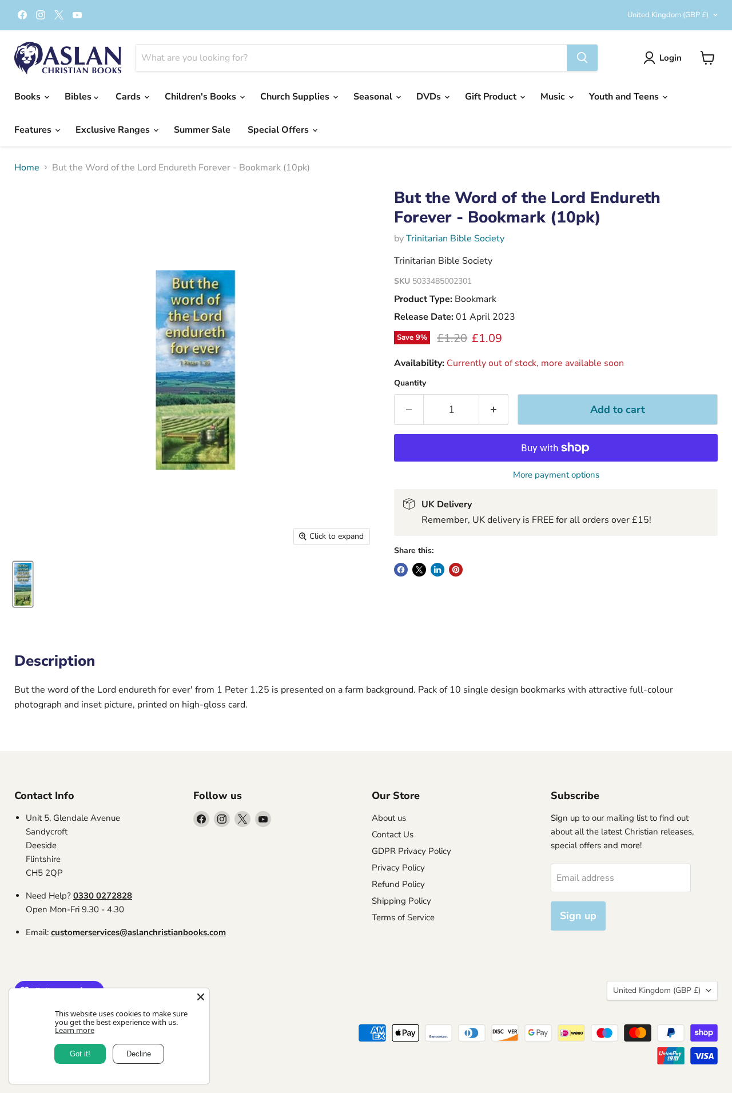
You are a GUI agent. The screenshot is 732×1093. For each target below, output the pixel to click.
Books (28, 96)
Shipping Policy (401, 901)
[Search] (582, 58)
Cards (129, 96)
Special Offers (279, 130)
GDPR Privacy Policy (411, 851)
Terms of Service (403, 917)
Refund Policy (398, 884)
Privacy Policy (398, 867)
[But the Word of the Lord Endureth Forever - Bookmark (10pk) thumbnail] (23, 584)
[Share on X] (419, 570)
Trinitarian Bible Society (455, 238)
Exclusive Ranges (113, 130)
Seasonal (374, 96)
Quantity (410, 383)
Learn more (74, 1030)
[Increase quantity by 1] (493, 410)
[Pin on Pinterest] (456, 570)
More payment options (556, 475)
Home (26, 167)
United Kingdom (668, 15)
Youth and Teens (625, 96)
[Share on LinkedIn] (437, 570)
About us (389, 818)
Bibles (79, 96)
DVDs (429, 96)
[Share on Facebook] (401, 570)
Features (34, 130)
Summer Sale (202, 130)
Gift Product (492, 96)
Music (553, 96)
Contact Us (392, 834)
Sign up (578, 916)
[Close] (200, 997)
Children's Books (201, 96)
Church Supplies (296, 96)
